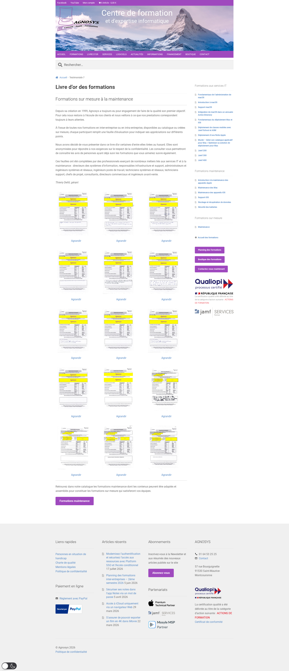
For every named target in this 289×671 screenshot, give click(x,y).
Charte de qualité (65, 562)
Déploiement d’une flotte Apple (212, 135)
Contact (203, 558)
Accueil (63, 77)
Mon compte (89, 3)
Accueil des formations (208, 237)
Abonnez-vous (161, 572)
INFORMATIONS (155, 54)
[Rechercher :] (144, 65)
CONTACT (204, 54)
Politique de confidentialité (71, 571)
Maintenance (204, 227)
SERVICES (107, 54)
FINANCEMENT (174, 54)
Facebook (62, 3)
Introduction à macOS (207, 102)
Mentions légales (66, 567)
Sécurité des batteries (207, 207)
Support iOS (203, 197)
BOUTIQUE (190, 54)
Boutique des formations (209, 259)
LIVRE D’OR (92, 54)
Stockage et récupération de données (214, 202)
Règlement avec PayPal (73, 598)
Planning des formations (209, 250)
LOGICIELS (121, 54)
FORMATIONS (76, 54)
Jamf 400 (202, 160)
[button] (9, 665)
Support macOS (205, 107)
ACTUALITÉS (137, 54)
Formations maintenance (75, 501)
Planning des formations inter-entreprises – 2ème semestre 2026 (120, 579)
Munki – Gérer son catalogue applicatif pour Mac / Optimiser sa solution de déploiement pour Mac (215, 143)
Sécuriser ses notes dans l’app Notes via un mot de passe (121, 593)
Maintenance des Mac (208, 188)
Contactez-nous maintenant (211, 269)
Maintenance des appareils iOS (211, 192)
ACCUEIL (61, 54)
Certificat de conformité (208, 621)
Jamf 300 (202, 155)
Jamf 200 (202, 150)
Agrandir (76, 240)
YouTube (75, 3)
